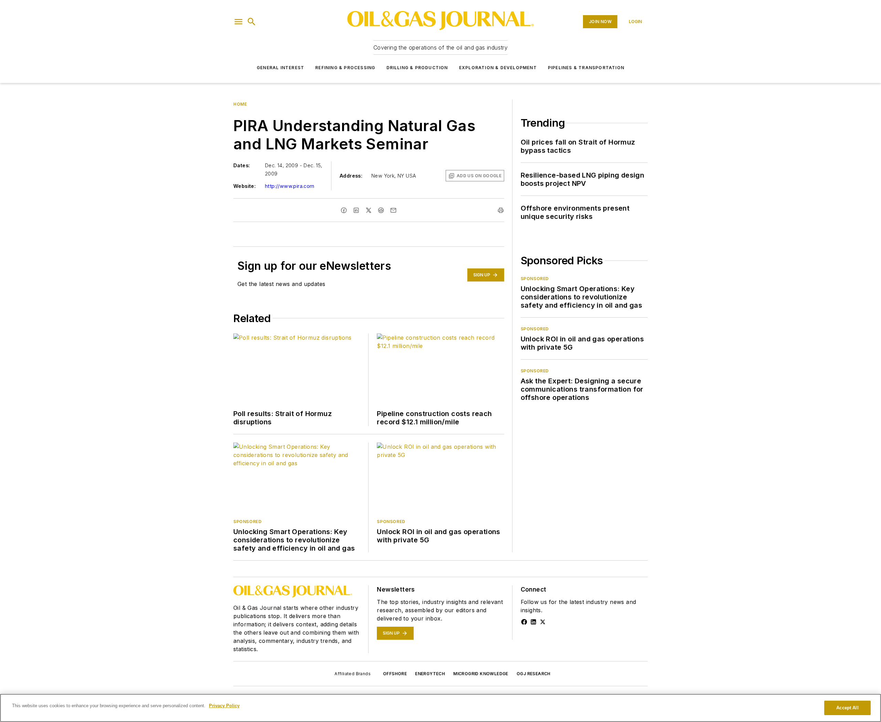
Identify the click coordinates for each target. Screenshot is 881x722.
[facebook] (343, 210)
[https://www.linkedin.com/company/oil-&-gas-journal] (533, 621)
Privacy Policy (224, 705)
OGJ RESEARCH (534, 673)
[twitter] (368, 210)
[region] (440, 708)
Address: (351, 176)
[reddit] (381, 210)
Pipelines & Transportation (586, 67)
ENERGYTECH (430, 673)
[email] (393, 210)
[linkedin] (356, 210)
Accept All (847, 707)
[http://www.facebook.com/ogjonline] (524, 621)
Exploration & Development (498, 67)
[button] (238, 22)
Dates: (241, 165)
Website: (244, 186)
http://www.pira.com (290, 186)
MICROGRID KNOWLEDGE (480, 673)
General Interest (280, 67)
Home (240, 104)
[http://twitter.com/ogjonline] (542, 621)
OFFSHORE (395, 673)
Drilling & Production (417, 67)
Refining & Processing (345, 67)
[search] (251, 22)
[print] (500, 210)
